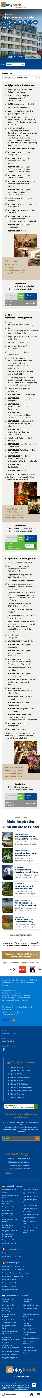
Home (31, 1394)
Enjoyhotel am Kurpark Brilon (15, 57)
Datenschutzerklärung (21, 1389)
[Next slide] (39, 39)
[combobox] (15, 64)
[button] (30, 296)
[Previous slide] (3, 39)
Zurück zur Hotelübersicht (31, 57)
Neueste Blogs (18, 1154)
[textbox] (15, 64)
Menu (38, 1394)
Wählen (29, 546)
